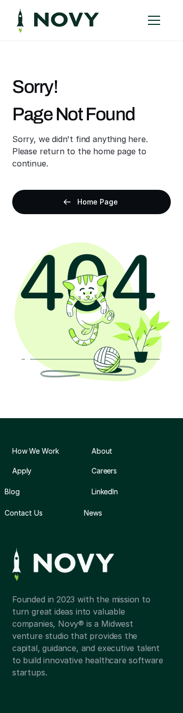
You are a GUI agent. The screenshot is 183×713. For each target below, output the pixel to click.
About (102, 451)
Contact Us (24, 512)
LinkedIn (105, 491)
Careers (104, 470)
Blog (12, 491)
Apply (22, 470)
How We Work (35, 451)
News (93, 512)
